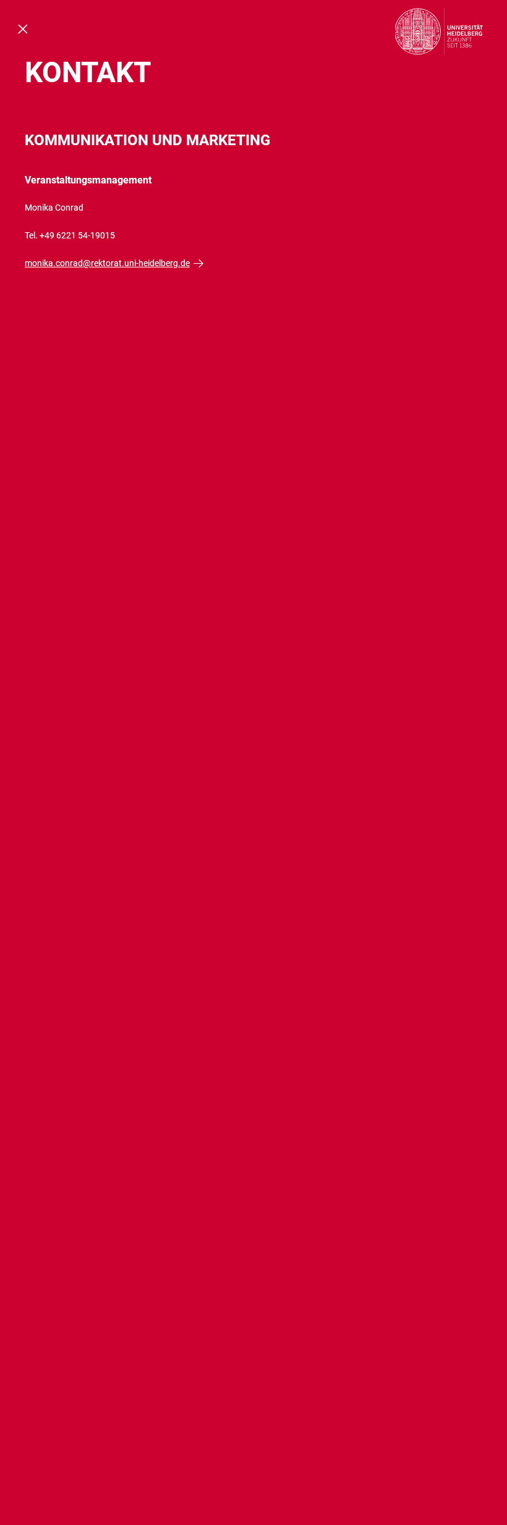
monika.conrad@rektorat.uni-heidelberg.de (107, 263)
